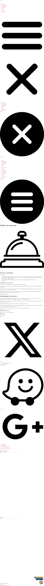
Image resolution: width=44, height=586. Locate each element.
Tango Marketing (6, 585)
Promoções (3, 7)
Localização (4, 6)
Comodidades (4, 5)
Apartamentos (4, 4)
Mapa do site (2, 584)
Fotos (3, 107)
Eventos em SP (4, 109)
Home (3, 3)
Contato (3, 110)
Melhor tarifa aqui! (39, 577)
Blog (2, 108)
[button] (22, 57)
